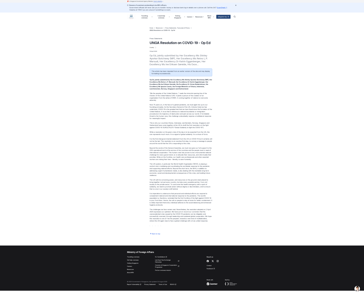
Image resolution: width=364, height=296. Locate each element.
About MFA (130, 272)
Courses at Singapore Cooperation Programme (166, 266)
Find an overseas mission (163, 270)
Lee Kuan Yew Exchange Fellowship (163, 261)
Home (151, 28)
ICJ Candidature (160, 257)
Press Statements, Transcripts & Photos (177, 28)
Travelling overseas (133, 257)
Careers (129, 266)
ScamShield (221, 8)
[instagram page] (218, 261)
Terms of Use (163, 284)
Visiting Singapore (132, 263)
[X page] (213, 261)
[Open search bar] (234, 16)
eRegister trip (222, 17)
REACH (172, 284)
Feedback (210, 268)
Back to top (156, 234)
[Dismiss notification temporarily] (236, 5)
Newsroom (159, 28)
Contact (209, 265)
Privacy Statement (150, 284)
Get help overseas (133, 260)
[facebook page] (208, 261)
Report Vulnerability (133, 284)
